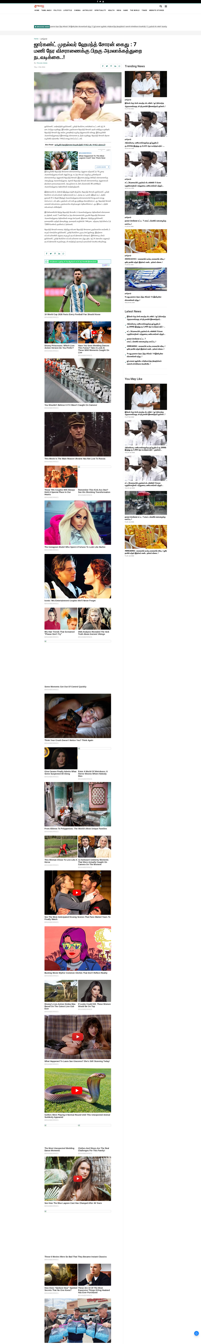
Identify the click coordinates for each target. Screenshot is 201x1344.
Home (37, 10)
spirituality (100, 10)
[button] (166, 6)
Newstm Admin (42, 63)
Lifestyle (67, 10)
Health (111, 10)
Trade (144, 10)
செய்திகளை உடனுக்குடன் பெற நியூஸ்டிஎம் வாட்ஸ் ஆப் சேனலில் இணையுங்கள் (73, 261)
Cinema (77, 10)
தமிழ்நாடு (44, 39)
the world (135, 10)
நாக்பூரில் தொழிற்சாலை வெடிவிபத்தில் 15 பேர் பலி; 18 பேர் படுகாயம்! (80, 145)
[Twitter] (100, 1)
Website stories (156, 10)
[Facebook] (97, 1)
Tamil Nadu (46, 10)
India (119, 10)
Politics (57, 10)
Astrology (87, 10)
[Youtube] (103, 1)
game (125, 10)
